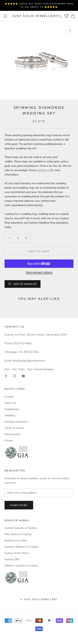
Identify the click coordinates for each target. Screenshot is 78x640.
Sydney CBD (12, 559)
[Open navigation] (5, 16)
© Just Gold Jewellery (39, 599)
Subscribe (19, 505)
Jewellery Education (16, 421)
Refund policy (13, 434)
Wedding (10, 415)
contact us (43, 170)
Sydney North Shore (17, 553)
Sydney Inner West (16, 540)
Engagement (12, 409)
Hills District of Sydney (18, 534)
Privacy (9, 440)
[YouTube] (23, 376)
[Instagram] (14, 376)
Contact (9, 396)
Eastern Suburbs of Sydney (21, 528)
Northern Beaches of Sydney (21, 547)
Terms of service (14, 428)
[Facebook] (6, 376)
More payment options (39, 272)
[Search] (60, 16)
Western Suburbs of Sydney (21, 565)
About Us (10, 403)
